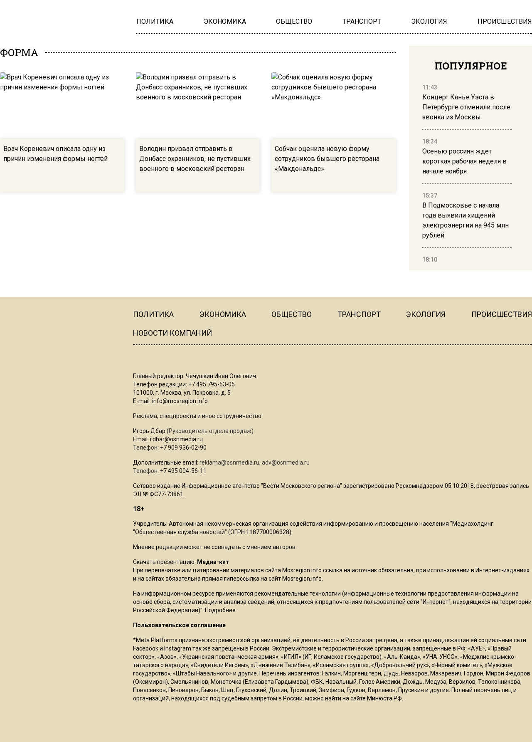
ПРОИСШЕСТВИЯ (501, 314)
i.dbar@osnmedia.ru (176, 439)
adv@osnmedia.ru (286, 462)
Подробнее (220, 610)
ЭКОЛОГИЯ (426, 314)
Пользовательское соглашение (179, 625)
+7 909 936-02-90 (183, 447)
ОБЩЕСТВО (291, 314)
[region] (467, 173)
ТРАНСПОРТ (359, 314)
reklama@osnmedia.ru (229, 462)
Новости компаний (172, 333)
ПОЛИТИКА (153, 314)
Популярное (470, 65)
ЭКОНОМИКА (223, 314)
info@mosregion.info (180, 401)
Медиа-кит (213, 562)
